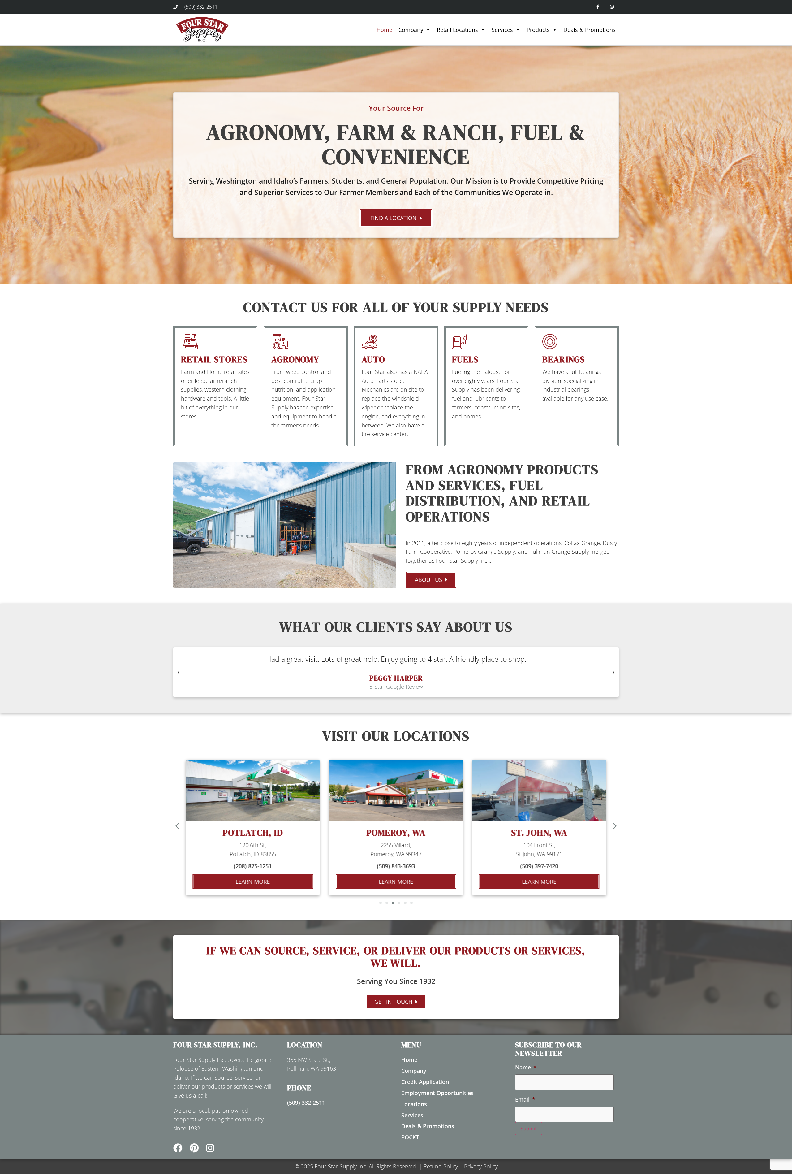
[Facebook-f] (598, 7)
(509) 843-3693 (253, 866)
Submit (528, 1128)
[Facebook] (178, 1148)
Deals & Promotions (589, 29)
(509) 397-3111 (539, 866)
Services (502, 29)
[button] (178, 672)
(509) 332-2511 (306, 1102)
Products (538, 29)
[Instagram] (612, 7)
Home (384, 29)
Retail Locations (457, 29)
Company (410, 29)
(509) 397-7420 (396, 866)
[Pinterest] (194, 1148)
